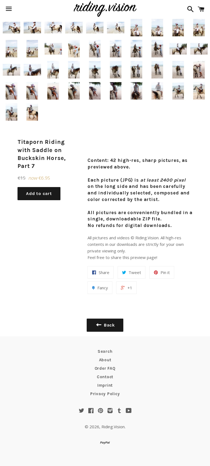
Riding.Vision (113, 426)
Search (105, 351)
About (105, 359)
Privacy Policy (105, 393)
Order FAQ (105, 368)
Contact (105, 376)
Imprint (105, 385)
